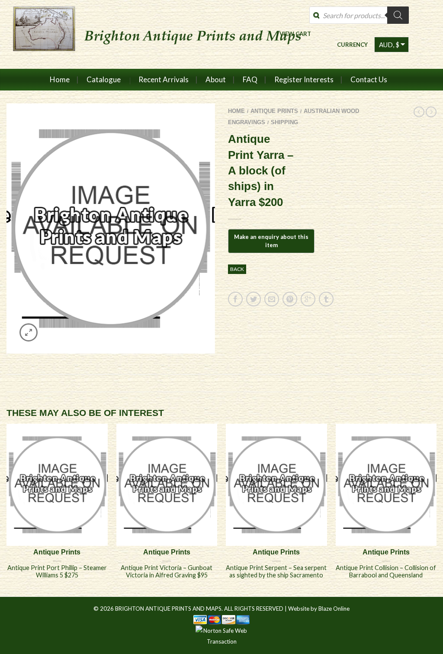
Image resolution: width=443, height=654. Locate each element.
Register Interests (304, 79)
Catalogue (104, 79)
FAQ (250, 79)
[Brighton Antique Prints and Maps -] (161, 34)
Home (60, 79)
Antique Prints (274, 111)
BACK (237, 269)
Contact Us (368, 79)
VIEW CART (295, 33)
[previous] (6, 510)
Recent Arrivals (163, 79)
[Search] (398, 15)
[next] (436, 510)
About (215, 79)
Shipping (284, 122)
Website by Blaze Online (319, 608)
